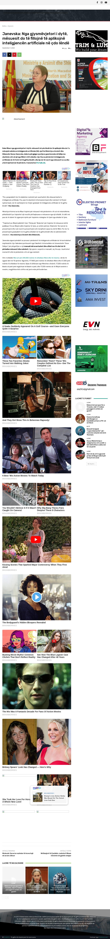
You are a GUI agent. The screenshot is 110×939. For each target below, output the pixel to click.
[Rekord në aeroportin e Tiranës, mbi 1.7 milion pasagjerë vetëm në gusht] (13, 880)
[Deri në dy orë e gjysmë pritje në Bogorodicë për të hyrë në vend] (80, 455)
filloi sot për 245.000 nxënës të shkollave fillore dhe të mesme (36, 258)
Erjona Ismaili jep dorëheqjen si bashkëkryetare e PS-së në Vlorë (36, 889)
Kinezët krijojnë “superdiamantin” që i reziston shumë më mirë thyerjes (60, 889)
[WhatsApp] (19, 55)
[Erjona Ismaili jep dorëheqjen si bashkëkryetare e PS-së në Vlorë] (36, 880)
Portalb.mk (40, 163)
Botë (59, 883)
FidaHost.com (103, 937)
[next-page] (7, 897)
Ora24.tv (7, 937)
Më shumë (91, 464)
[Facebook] (97, 2)
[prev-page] (3, 897)
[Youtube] (106, 2)
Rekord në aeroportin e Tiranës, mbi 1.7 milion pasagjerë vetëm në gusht (14, 889)
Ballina (4, 26)
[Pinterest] (14, 55)
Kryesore (10, 26)
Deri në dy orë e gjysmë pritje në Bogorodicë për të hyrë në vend (96, 456)
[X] (9, 55)
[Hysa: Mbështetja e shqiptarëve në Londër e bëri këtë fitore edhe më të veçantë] (80, 443)
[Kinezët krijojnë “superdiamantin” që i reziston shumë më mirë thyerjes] (59, 880)
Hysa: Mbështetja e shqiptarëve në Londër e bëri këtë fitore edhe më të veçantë (96, 444)
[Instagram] (101, 2)
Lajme (13, 883)
